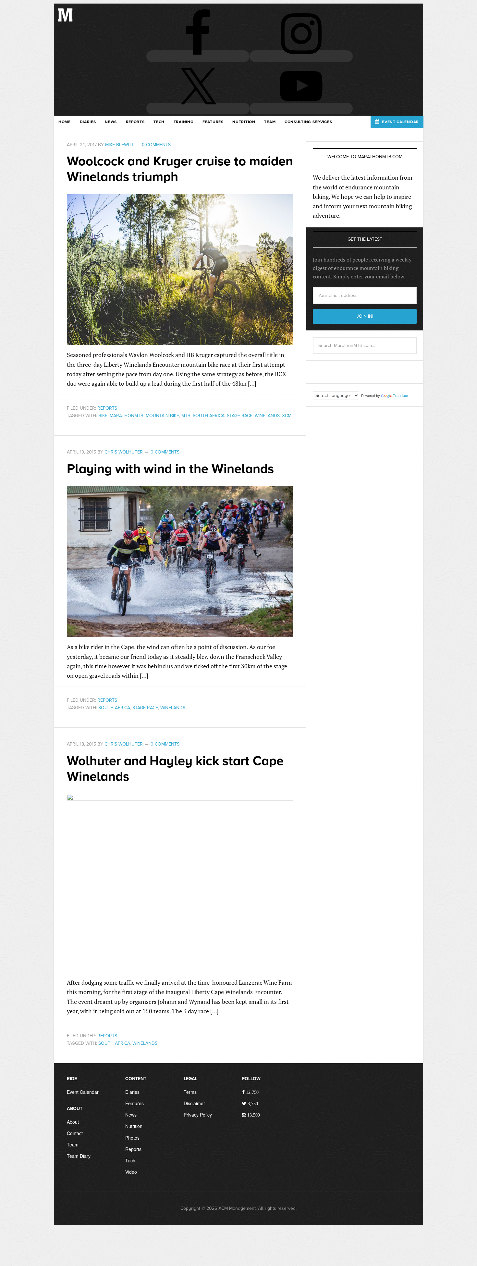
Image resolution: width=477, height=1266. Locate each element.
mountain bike (162, 415)
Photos (132, 1137)
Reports (107, 408)
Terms (190, 1092)
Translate (400, 396)
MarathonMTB (126, 415)
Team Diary (79, 1156)
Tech (130, 1160)
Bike (102, 415)
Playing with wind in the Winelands (170, 469)
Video (131, 1172)
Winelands (267, 415)
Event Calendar (83, 1092)
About (73, 1122)
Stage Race (239, 415)
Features (134, 1103)
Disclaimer (194, 1103)
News (131, 1114)
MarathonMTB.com (65, 19)
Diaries (132, 1092)
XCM (286, 415)
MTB (185, 415)
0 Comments (156, 144)
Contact (75, 1133)
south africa (209, 415)
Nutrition (133, 1126)
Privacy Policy (198, 1114)
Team (73, 1144)
